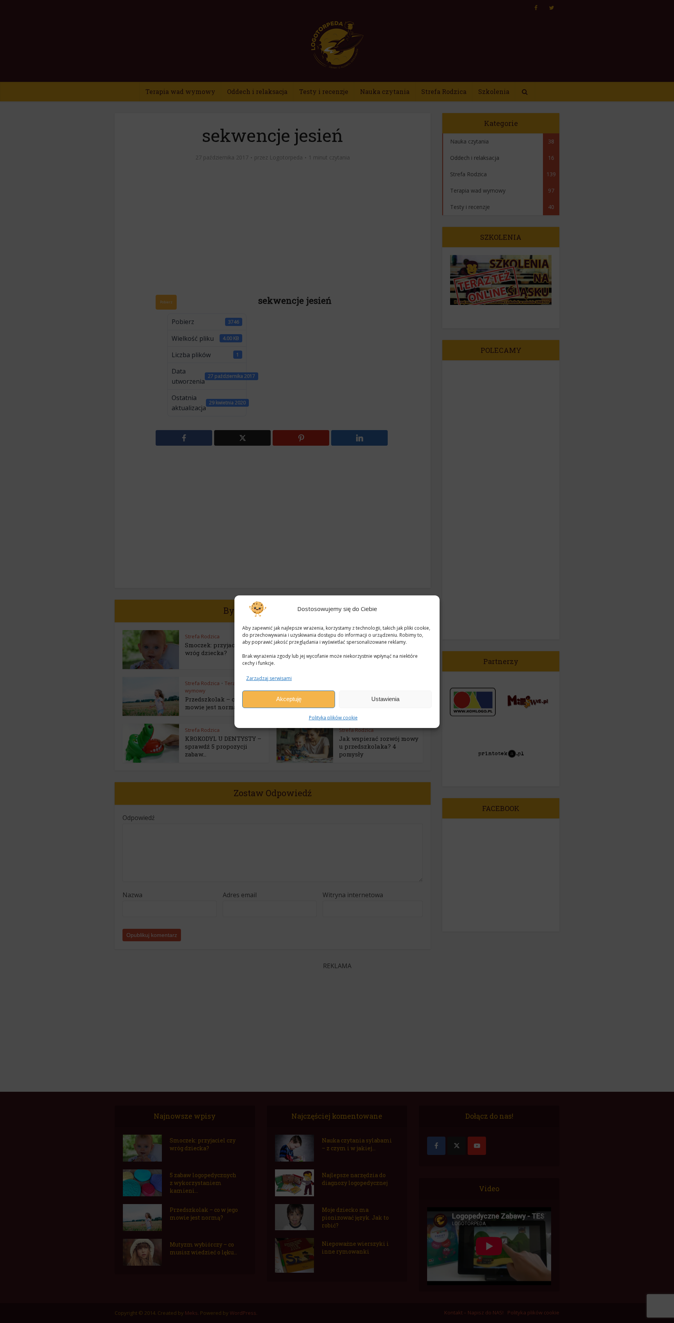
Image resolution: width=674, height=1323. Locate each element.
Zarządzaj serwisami (269, 678)
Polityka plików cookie (333, 717)
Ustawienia (385, 699)
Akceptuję (289, 699)
